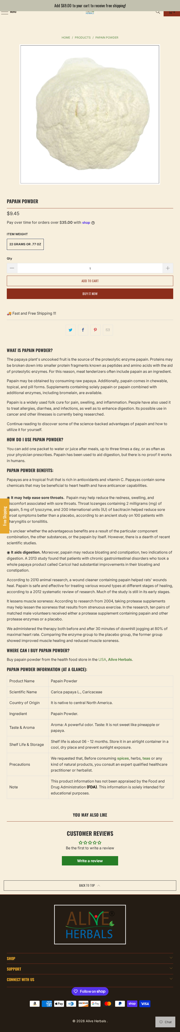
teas (146, 758)
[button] (4, 516)
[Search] (158, 11)
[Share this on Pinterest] (95, 330)
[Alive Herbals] (90, 11)
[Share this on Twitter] (71, 330)
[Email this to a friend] (108, 330)
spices (123, 758)
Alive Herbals (96, 1021)
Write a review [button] (90, 860)
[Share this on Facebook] (83, 330)
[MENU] (2, 11)
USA (102, 659)
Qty (9, 258)
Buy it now (90, 293)
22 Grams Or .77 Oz (25, 244)
